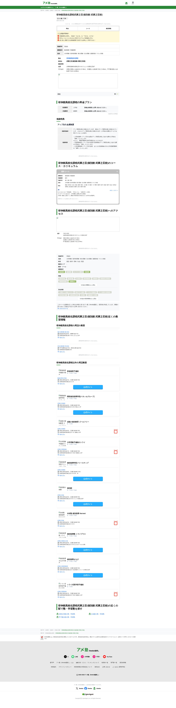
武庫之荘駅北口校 (63, 541)
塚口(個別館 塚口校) (63, 332)
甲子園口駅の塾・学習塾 (67, 617)
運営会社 (97, 667)
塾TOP (42, 10)
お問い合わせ (106, 667)
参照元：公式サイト (114, 190)
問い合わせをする (63, 308)
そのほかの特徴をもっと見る (88, 285)
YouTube (109, 657)
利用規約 (53, 667)
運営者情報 (123, 662)
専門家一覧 (114, 662)
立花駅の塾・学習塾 (97, 614)
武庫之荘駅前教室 (63, 566)
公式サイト (88, 387)
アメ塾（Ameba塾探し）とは (64, 662)
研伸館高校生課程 (72, 58)
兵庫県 (47, 10)
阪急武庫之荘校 (62, 378)
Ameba (81, 688)
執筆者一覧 (105, 662)
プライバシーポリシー (65, 667)
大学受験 (87, 657)
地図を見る (62, 337)
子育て (98, 657)
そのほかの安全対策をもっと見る (88, 298)
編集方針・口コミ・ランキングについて (87, 662)
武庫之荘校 (61, 495)
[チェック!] (116, 431)
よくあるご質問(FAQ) (119, 667)
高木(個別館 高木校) (63, 346)
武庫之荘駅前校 (62, 449)
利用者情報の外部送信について (83, 667)
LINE (76, 657)
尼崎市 (51, 10)
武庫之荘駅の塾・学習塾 (67, 614)
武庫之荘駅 (57, 10)
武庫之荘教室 (61, 403)
